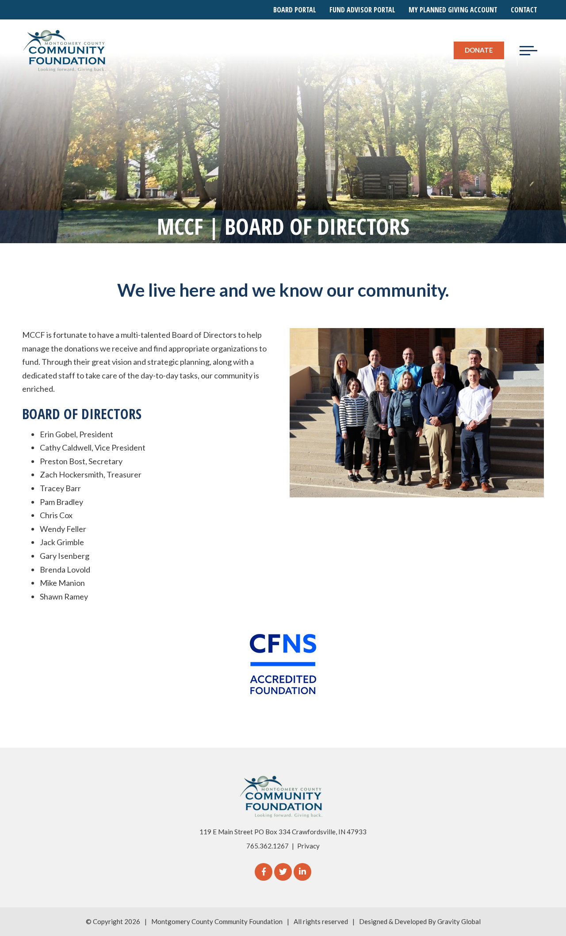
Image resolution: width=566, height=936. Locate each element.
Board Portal (294, 10)
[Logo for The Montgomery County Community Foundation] (64, 50)
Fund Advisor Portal (362, 10)
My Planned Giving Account (453, 10)
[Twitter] (283, 872)
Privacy (308, 846)
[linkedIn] (302, 872)
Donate (479, 50)
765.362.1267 (267, 846)
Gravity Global (459, 921)
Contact (524, 10)
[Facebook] (263, 872)
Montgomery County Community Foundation (217, 921)
